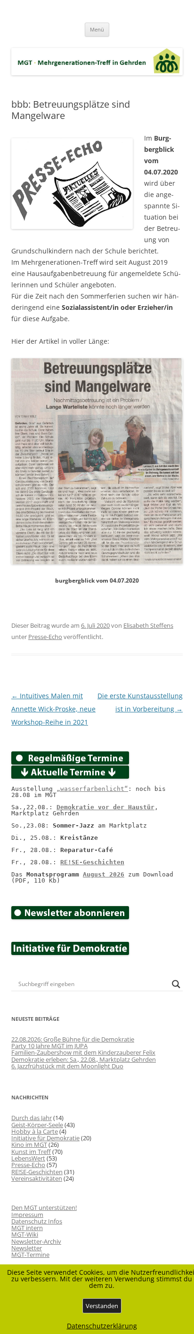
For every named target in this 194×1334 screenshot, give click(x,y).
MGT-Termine (30, 1254)
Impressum (27, 1214)
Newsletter (26, 1248)
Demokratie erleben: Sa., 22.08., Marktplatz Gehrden (83, 1059)
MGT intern (27, 1227)
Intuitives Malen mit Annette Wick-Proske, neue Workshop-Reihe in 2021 (53, 708)
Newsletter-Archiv (36, 1241)
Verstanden (102, 1306)
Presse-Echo (45, 636)
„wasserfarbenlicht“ (92, 788)
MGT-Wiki (24, 1234)
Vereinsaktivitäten (36, 1178)
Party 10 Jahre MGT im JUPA (49, 1046)
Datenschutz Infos (36, 1221)
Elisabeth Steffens (148, 625)
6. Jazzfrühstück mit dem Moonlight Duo (67, 1066)
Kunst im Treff (31, 1151)
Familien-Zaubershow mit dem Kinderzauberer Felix (83, 1052)
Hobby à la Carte (34, 1131)
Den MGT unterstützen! (44, 1207)
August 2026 (103, 874)
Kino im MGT (29, 1144)
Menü (97, 29)
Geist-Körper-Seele (37, 1125)
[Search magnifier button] (176, 984)
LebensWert (28, 1158)
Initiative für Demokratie (45, 1138)
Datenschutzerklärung (102, 1326)
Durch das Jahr (31, 1117)
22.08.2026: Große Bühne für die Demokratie (72, 1039)
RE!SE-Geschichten (92, 862)
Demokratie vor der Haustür (105, 807)
